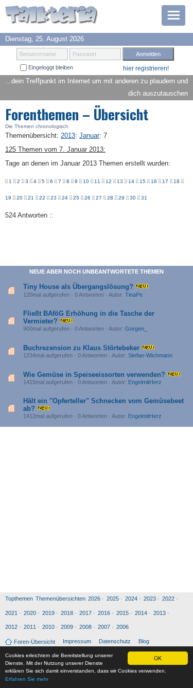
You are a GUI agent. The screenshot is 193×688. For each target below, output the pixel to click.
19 (8, 198)
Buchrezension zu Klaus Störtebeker (81, 348)
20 (19, 198)
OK (158, 658)
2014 (141, 613)
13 (120, 181)
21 (31, 198)
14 (131, 181)
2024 (131, 598)
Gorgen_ (136, 328)
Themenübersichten (60, 598)
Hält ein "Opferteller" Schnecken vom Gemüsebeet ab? (103, 404)
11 (97, 181)
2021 (11, 613)
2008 (85, 627)
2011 (30, 627)
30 (133, 198)
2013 (159, 613)
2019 (48, 613)
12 (109, 181)
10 (86, 181)
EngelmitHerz (145, 382)
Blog (143, 641)
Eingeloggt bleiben (50, 67)
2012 (11, 627)
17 (165, 181)
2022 (168, 598)
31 (144, 198)
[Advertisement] (96, 512)
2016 (104, 613)
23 (53, 198)
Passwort (84, 54)
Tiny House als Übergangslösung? (78, 287)
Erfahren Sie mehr (26, 679)
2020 (30, 613)
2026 (94, 598)
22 (42, 198)
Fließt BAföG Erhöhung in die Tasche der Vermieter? (88, 317)
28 (110, 198)
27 (99, 198)
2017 (85, 613)
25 (76, 198)
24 (65, 198)
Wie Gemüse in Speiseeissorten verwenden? (94, 374)
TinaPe (134, 295)
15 (142, 181)
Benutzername (38, 54)
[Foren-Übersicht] (51, 15)
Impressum (77, 641)
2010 (48, 627)
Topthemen (19, 598)
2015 (122, 613)
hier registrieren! (146, 68)
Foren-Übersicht (34, 642)
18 (176, 181)
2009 (67, 627)
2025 (113, 598)
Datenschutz (115, 641)
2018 (67, 613)
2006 (122, 627)
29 (121, 198)
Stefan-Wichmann (150, 355)
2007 (104, 627)
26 (87, 198)
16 (154, 181)
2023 (150, 598)
